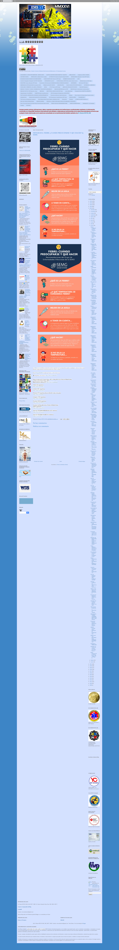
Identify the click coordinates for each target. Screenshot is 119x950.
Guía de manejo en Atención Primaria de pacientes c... (93, 488)
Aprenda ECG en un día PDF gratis (93, 381)
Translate (93, 195)
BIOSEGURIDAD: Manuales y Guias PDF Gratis (80, 76)
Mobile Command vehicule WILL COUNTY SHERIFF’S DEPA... (93, 397)
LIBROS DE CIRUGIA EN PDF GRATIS (70, 87)
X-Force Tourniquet (27, 309)
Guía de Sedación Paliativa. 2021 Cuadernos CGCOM (93, 577)
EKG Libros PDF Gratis (83, 83)
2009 (91, 685)
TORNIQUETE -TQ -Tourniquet (88, 103)
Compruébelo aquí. (96, 886)
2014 (91, 676)
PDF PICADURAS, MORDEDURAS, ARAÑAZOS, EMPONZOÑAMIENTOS (34, 95)
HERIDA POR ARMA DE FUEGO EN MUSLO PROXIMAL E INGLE (28, 357)
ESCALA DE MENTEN (27, 247)
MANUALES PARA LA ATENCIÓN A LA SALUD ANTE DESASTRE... (94, 321)
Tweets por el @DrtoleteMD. (25, 150)
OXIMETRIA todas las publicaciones (41, 93)
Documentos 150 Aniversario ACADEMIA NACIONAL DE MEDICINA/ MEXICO (54, 83)
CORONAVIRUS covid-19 (49, 80)
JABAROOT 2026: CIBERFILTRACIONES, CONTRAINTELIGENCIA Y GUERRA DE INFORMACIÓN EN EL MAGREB (25, 339)
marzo (92, 225)
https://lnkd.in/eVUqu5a (38, 412)
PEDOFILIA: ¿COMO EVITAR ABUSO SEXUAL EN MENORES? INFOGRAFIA (61, 101)
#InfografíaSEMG (39, 372)
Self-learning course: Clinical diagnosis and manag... (93, 518)
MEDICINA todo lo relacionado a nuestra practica (80, 89)
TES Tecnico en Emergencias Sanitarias (28, 99)
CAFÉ (78, 78)
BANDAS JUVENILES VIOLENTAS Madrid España (94, 390)
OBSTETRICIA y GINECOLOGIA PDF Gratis (55, 91)
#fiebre (36, 367)
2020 (91, 665)
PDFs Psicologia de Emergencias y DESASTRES (60, 93)
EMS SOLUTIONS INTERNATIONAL (27, 101)
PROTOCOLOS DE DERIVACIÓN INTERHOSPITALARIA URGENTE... (94, 526)
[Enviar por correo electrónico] (63, 419)
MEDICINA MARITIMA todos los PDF (61, 89)
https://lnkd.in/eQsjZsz (38, 398)
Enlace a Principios (22, 920)
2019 (91, 667)
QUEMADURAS (24, 97)
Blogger (84, 923)
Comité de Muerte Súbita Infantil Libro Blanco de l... (94, 313)
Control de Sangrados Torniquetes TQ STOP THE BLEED (31, 80)
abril (92, 223)
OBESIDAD (42, 91)
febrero (92, 660)
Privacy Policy (22, 400)
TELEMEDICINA (81, 97)
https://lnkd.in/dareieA (38, 394)
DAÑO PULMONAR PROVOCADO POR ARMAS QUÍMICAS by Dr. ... (93, 270)
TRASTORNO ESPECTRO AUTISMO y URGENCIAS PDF (49, 99)
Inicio (61, 461)
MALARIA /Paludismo (84, 87)
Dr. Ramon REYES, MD (84, 113)
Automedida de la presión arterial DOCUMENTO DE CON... (94, 511)
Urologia (22, 105)
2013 (91, 678)
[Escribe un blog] (64, 419)
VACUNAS (28, 105)
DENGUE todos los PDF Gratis (85, 80)
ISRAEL (45, 87)
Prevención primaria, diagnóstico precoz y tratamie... (93, 623)
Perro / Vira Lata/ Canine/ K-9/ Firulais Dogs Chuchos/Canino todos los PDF (35, 103)
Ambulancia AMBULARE (94, 644)
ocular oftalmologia (68, 91)
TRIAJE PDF (64, 99)
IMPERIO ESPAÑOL (40, 101)
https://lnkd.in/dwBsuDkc (51, 375)
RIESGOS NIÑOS (72, 97)
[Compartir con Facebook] (67, 419)
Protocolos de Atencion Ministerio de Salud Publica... (93, 453)
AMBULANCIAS (72, 74)
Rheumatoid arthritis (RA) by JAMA (93, 241)
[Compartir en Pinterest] (68, 419)
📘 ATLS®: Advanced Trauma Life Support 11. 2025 (27, 277)
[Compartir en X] (66, 419)
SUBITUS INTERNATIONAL (75, 103)
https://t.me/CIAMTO (37, 416)
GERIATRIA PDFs (60, 85)
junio (92, 220)
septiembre (93, 215)
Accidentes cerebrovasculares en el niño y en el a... (94, 533)
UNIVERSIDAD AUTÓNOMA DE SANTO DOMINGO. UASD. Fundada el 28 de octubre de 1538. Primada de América (25, 262)
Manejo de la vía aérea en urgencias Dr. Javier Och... (94, 291)
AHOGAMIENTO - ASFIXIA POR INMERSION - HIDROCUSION (32, 74)
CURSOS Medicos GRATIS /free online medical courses (67, 80)
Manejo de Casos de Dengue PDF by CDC (93, 459)
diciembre (93, 209)
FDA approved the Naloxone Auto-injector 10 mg (93, 284)
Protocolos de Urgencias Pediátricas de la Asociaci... (93, 597)
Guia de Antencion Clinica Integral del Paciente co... (93, 481)
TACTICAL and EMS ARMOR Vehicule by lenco (94, 404)
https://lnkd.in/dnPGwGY (38, 390)
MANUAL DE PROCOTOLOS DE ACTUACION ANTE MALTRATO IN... (94, 247)
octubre (92, 213)
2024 (91, 204)
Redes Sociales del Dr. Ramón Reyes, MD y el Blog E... (94, 655)
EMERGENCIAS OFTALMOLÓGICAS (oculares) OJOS (31, 85)
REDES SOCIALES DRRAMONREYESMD (59, 103)
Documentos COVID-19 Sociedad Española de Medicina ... (94, 302)
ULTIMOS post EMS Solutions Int (81, 99)
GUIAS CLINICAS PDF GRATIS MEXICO (74, 85)
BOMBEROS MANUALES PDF (69, 78)
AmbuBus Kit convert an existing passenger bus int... (93, 648)
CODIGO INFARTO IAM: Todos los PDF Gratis (52, 78)
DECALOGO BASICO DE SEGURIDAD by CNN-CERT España (94, 417)
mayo (92, 221)
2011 (91, 681)
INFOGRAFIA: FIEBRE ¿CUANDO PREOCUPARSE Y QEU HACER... (94, 617)
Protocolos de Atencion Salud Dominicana (58, 95)
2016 (91, 672)
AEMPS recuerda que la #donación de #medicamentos (93, 630)
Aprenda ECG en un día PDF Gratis (93, 385)
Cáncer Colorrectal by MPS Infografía (93, 228)
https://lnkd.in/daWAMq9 (52, 382)
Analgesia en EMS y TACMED (83, 74)
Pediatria (70, 95)
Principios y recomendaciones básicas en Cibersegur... (94, 424)
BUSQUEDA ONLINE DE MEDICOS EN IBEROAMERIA (31, 78)
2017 (91, 671)
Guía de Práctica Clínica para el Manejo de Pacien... (93, 278)
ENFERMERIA (74, 83)
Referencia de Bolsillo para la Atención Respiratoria (94, 297)
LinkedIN (20, 909)
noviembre (93, 211)
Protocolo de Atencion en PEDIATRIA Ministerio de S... (93, 465)
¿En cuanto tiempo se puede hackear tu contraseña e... (93, 375)
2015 (91, 674)
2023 (91, 206)
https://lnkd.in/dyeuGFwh (38, 407)
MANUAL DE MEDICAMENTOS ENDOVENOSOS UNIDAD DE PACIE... (94, 541)
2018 (91, 669)
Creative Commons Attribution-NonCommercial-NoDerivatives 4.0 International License (48, 71)
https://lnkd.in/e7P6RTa (38, 402)
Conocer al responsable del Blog (24, 906)
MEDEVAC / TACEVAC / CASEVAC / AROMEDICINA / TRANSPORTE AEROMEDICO (36, 89)
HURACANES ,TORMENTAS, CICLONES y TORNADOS (31, 87)
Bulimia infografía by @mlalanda (94, 307)
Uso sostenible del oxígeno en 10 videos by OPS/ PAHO (94, 410)
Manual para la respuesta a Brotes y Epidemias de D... (93, 438)
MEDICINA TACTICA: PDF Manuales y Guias (29, 91)
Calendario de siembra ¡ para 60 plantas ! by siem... (93, 603)
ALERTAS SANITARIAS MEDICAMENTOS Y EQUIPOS (56, 74)
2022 (91, 208)
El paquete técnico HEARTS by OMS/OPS (83, 91)
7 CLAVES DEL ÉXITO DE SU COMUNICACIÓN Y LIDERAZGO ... (93, 255)
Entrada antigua (82, 461)
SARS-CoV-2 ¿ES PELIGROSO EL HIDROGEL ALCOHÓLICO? (93, 638)
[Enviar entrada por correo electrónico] (61, 419)
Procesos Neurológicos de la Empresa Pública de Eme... (93, 234)
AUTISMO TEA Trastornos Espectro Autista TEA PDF (59, 76)
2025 (91, 202)
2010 (91, 683)
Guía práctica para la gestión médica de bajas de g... (94, 262)
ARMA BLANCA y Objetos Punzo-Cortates (39, 76)
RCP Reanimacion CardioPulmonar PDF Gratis (58, 97)
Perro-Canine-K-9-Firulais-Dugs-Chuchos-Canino (84, 95)
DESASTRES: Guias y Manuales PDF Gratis (29, 83)
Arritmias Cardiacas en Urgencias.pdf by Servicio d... (93, 584)
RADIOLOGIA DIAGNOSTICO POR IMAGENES (38, 97)
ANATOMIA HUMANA (25, 76)
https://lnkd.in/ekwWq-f (38, 386)
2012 (91, 679)
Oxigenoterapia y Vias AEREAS (26, 93)
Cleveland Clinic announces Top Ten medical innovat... (93, 431)
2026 (91, 201)
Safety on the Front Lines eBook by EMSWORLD (93, 591)
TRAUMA (71, 99)
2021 (91, 664)
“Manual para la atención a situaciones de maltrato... (93, 609)
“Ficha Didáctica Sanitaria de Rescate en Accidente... (93, 548)
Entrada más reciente (38, 461)
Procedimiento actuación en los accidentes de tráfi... (93, 554)
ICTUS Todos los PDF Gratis (55, 87)
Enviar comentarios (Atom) (62, 464)
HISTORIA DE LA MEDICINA (89, 85)
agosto (92, 216)
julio (92, 218)
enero (92, 661)
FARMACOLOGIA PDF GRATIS (49, 85)
